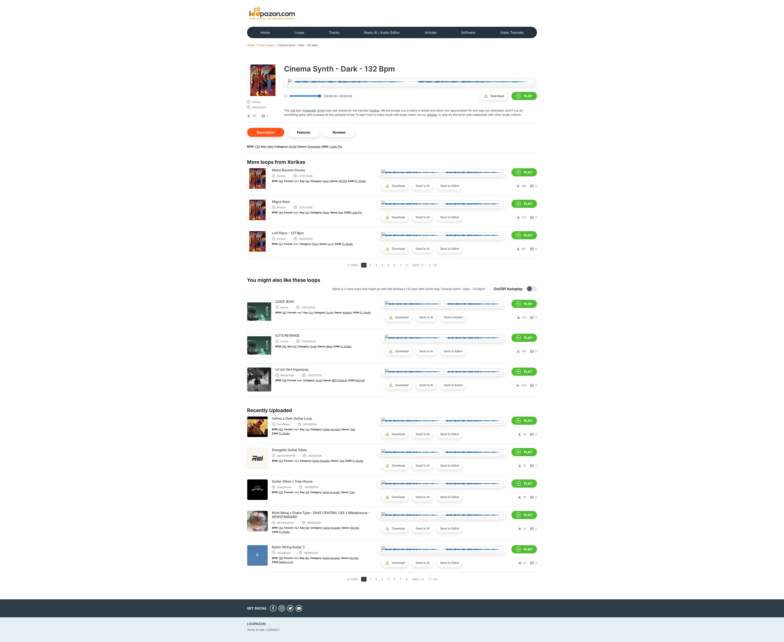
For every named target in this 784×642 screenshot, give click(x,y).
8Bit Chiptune (339, 380)
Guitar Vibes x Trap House (292, 481)
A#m (270, 146)
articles (432, 114)
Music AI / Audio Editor (382, 32)
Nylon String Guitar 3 (288, 547)
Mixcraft (360, 380)
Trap (352, 429)
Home (265, 32)
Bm (308, 527)
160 (284, 312)
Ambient (347, 312)
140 (281, 181)
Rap (341, 212)
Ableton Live (286, 562)
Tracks (334, 32)
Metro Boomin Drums (288, 170)
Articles (431, 32)
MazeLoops (287, 375)
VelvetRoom (284, 552)
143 (281, 527)
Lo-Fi (331, 243)
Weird (329, 346)
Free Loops (266, 45)
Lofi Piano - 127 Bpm (288, 233)
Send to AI (423, 185)
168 (281, 558)
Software (468, 32)
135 (281, 460)
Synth (321, 110)
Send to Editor (449, 185)
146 (281, 212)
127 (281, 243)
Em (295, 346)
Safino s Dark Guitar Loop (292, 418)
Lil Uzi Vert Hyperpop (291, 369)
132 (292, 110)
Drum (326, 181)
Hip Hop (354, 527)
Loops (299, 32)
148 (284, 380)
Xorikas (256, 102)
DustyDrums (284, 487)
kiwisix (284, 307)
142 (281, 429)
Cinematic (309, 110)
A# (307, 492)
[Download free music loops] (272, 13)
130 (281, 492)
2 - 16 (433, 265)
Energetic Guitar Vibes (289, 450)
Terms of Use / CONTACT (263, 629)
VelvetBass (283, 424)
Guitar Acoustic (332, 429)
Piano (326, 212)
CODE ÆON (284, 302)
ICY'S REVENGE (287, 335)
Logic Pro (336, 146)
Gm (308, 181)
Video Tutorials (511, 32)
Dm (307, 212)
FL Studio (360, 181)
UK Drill (343, 181)
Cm (311, 312)
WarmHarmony (285, 522)
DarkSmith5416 (286, 455)
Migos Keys (281, 202)
